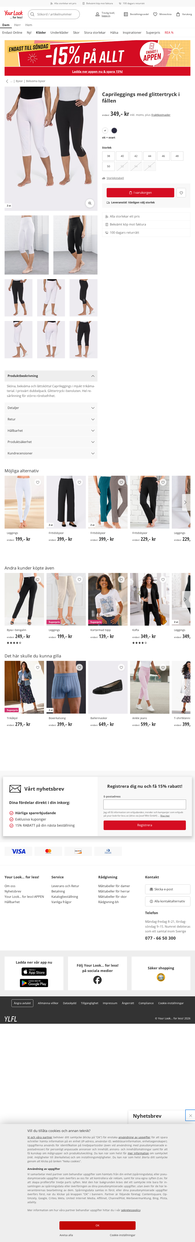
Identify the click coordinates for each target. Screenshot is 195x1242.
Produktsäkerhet (20, 442)
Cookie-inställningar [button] (171, 1003)
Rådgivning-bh (108, 902)
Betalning (58, 891)
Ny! (29, 32)
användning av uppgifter (134, 1137)
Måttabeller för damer (114, 886)
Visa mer (165, 815)
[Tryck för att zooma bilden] (89, 203)
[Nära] (190, 1115)
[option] (105, 130)
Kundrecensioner (20, 453)
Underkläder (59, 32)
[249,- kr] (24, 599)
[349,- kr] (150, 599)
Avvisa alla (66, 1235)
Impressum (110, 1003)
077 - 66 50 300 (160, 938)
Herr (17, 25)
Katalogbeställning (64, 897)
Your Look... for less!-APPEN (24, 897)
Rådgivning (107, 877)
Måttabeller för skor (112, 897)
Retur (12, 419)
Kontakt (152, 877)
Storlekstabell (115, 178)
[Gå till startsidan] (13, 14)
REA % (169, 32)
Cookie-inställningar (122, 1235)
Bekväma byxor (35, 81)
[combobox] (60, 14)
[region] (97, 1183)
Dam (6, 25)
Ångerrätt (128, 1003)
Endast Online (12, 32)
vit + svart (108, 137)
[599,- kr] (150, 687)
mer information (138, 1153)
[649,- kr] (108, 687)
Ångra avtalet (22, 1003)
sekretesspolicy (131, 1210)
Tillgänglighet (89, 1003)
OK (97, 1225)
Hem (28, 25)
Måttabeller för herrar (114, 891)
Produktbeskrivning (23, 376)
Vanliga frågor (61, 902)
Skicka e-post (164, 890)
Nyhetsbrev (13, 891)
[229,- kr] (150, 502)
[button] (6, 81)
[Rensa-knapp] (75, 14)
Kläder (41, 32)
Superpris (153, 32)
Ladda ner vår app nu (34, 962)
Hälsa (114, 32)
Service (57, 877)
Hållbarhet (15, 431)
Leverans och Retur (65, 886)
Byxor (19, 81)
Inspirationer (132, 32)
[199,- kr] (24, 502)
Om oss (10, 886)
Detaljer (13, 408)
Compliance (146, 1003)
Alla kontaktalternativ (169, 901)
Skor (76, 32)
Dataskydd (69, 1003)
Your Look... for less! (22, 877)
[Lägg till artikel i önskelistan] (181, 192)
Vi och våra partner (39, 1137)
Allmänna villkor (48, 1003)
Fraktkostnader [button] (160, 115)
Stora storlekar (95, 32)
